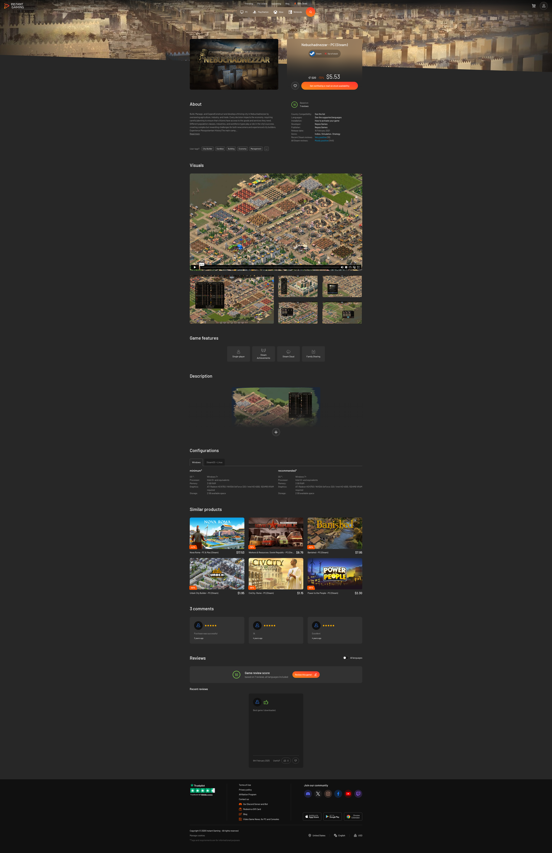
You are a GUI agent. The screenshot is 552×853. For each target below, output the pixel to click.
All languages (356, 657)
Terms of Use (245, 785)
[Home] (14, 6)
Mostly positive (322, 140)
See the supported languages (328, 117)
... (266, 149)
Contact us (244, 799)
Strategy (336, 134)
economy (242, 149)
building (231, 149)
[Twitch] (358, 794)
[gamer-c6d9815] (257, 702)
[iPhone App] (312, 817)
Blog (287, 3)
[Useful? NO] (295, 760)
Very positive (321, 137)
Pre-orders (262, 3)
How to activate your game (327, 120)
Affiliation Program (247, 794)
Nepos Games (321, 124)
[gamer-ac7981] (316, 625)
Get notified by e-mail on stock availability (329, 86)
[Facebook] (338, 794)
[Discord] (308, 794)
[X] (318, 794)
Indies (317, 134)
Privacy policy (245, 789)
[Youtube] (348, 794)
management (256, 149)
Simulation (326, 134)
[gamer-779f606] (198, 625)
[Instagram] (328, 794)
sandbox (220, 149)
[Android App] (332, 817)
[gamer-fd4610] (257, 625)
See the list (320, 114)
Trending (249, 3)
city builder (207, 149)
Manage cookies (197, 835)
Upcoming (276, 3)
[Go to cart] (533, 5)
